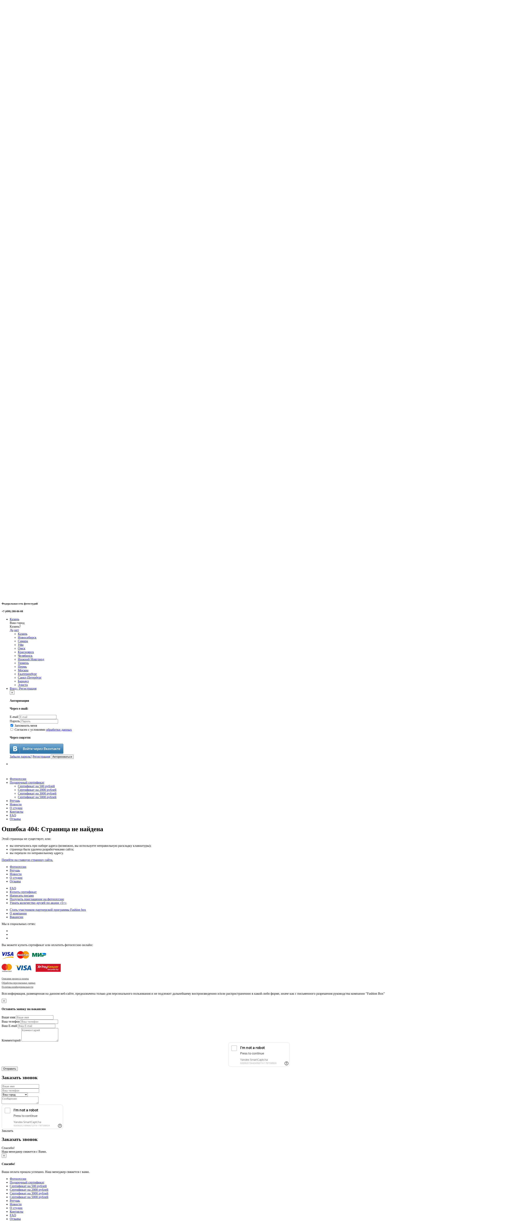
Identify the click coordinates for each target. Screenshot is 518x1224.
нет (16, 630)
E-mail (14, 717)
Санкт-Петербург (30, 677)
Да (11, 630)
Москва (23, 670)
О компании (18, 913)
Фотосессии (18, 779)
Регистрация (41, 756)
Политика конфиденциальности (17, 987)
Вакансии (16, 917)
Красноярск (26, 652)
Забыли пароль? (21, 756)
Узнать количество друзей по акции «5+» (38, 903)
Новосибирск (27, 637)
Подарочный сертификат (27, 782)
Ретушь (15, 800)
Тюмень (23, 663)
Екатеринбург (27, 674)
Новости (16, 804)
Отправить (9, 1068)
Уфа (20, 644)
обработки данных (59, 729)
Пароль (15, 721)
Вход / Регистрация (23, 688)
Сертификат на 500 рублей (36, 786)
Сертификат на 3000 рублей (37, 793)
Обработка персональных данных (18, 983)
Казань (14, 619)
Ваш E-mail (9, 1025)
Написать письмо (22, 895)
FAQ (13, 815)
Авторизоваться (62, 756)
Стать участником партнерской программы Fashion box (48, 909)
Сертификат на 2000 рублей (37, 789)
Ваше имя (8, 1017)
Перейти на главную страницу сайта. (27, 860)
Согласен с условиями (43, 729)
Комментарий (11, 1040)
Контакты (16, 811)
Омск (21, 648)
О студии (16, 808)
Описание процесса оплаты (15, 978)
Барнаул (23, 681)
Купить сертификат (23, 892)
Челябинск (25, 655)
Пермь (22, 666)
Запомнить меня (25, 725)
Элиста (23, 685)
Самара (23, 641)
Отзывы (15, 819)
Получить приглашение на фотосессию (37, 899)
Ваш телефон (11, 1021)
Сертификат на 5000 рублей (37, 797)
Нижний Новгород (31, 659)
